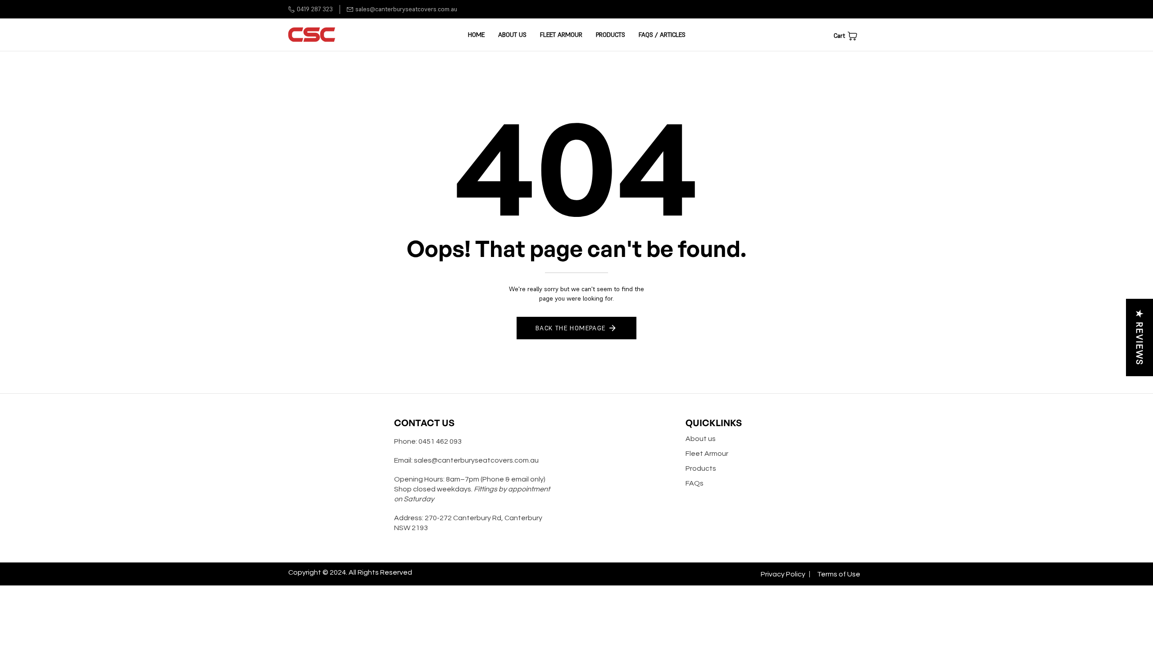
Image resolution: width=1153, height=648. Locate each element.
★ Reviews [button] (1139, 337)
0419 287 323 (315, 9)
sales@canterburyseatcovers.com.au (406, 9)
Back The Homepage (571, 328)
